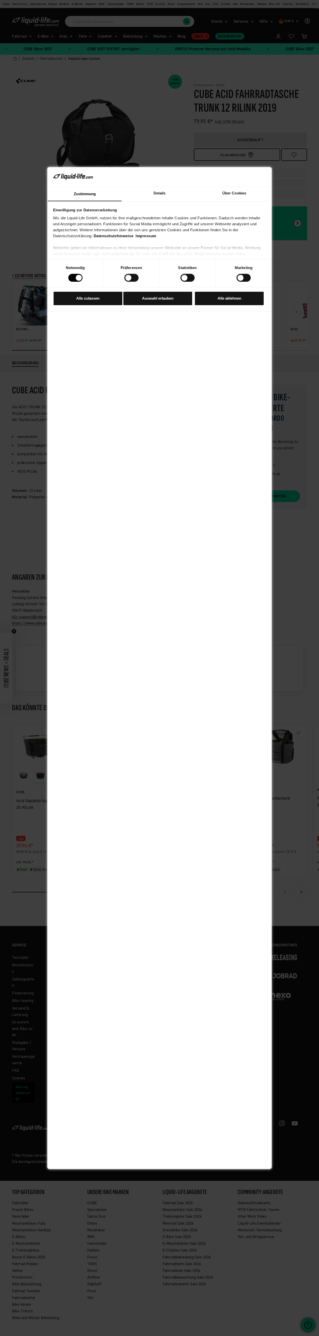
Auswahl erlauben (157, 298)
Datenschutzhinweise (114, 235)
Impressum (146, 235)
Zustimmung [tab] (85, 193)
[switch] (131, 278)
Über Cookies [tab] (234, 193)
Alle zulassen (87, 298)
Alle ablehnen (229, 298)
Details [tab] (160, 193)
